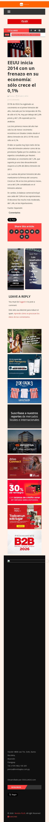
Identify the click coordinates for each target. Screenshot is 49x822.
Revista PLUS (20, 813)
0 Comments (14, 100)
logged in (23, 302)
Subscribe (13, 817)
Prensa (11, 96)
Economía (27, 35)
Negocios (17, 35)
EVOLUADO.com (29, 780)
